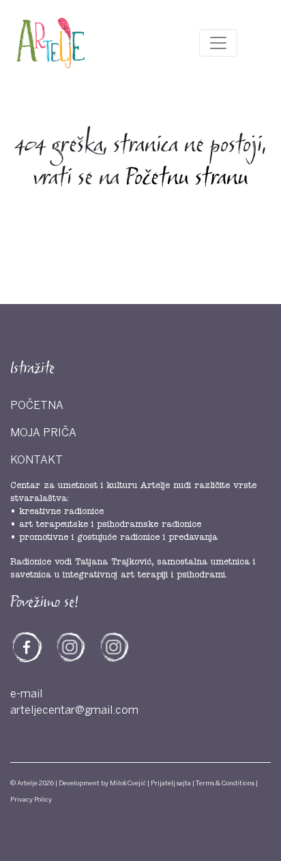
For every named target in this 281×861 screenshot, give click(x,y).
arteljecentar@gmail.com (74, 710)
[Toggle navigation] (218, 43)
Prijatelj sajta (171, 783)
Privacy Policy (31, 799)
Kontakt (36, 460)
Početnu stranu (186, 178)
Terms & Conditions (225, 783)
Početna (36, 405)
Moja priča (43, 432)
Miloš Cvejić (128, 783)
